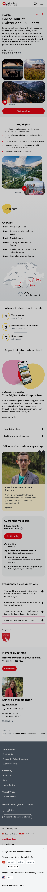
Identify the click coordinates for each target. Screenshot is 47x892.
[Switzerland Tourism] (9, 839)
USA (10, 877)
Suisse (20, 862)
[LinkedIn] (12, 810)
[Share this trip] (42, 14)
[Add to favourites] (37, 14)
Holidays (6, 721)
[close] (43, 848)
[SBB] (26, 834)
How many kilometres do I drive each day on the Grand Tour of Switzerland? (21, 612)
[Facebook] (3, 810)
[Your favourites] (35, 4)
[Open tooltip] (19, 52)
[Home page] (9, 3)
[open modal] (4, 102)
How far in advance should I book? (20, 620)
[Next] (26, 294)
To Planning (23, 111)
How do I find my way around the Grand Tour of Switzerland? (22, 603)
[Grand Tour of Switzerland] (6, 637)
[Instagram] (8, 810)
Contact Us (9, 668)
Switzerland (13, 867)
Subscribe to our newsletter (17, 817)
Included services (12, 429)
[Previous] (20, 294)
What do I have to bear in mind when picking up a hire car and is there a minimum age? (21, 594)
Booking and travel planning (17, 436)
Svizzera (30, 862)
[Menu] (42, 4)
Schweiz (11, 862)
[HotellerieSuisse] (9, 834)
